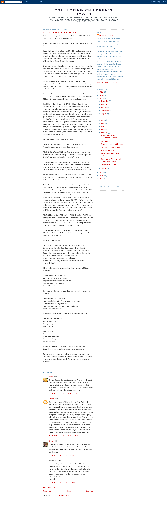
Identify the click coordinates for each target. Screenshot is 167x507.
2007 (101, 179)
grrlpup (51, 377)
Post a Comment (49, 487)
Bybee (51, 441)
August (104, 114)
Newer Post (47, 491)
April (103, 126)
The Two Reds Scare (108, 165)
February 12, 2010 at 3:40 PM (63, 482)
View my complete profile (107, 82)
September (105, 110)
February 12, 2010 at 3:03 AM (63, 455)
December (105, 101)
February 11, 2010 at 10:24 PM (63, 435)
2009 (101, 172)
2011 (101, 95)
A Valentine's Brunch (108, 150)
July (103, 117)
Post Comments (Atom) (61, 495)
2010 (101, 98)
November (105, 104)
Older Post (89, 491)
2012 (101, 92)
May (103, 123)
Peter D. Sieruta (106, 35)
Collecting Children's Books (83, 12)
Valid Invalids (105, 141)
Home (69, 491)
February (104, 133)
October (104, 107)
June (103, 120)
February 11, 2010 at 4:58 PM (63, 393)
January (104, 168)
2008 (101, 176)
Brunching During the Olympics (112, 144)
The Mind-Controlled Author (110, 147)
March (103, 129)
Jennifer (51, 399)
